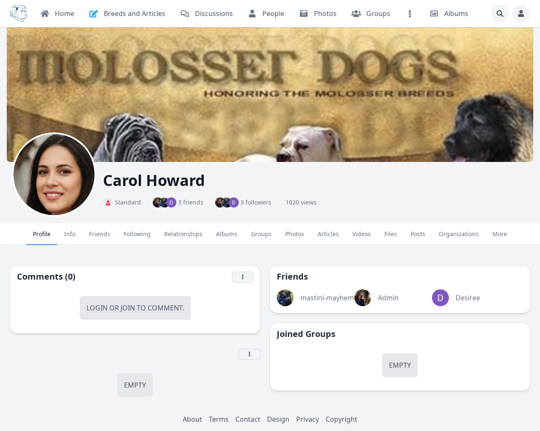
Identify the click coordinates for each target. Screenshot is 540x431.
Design (278, 419)
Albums (227, 234)
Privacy (307, 419)
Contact (247, 419)
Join (128, 307)
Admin (388, 297)
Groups (261, 234)
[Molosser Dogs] (18, 13)
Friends (99, 234)
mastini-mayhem (327, 297)
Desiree (468, 297)
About (192, 419)
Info (70, 234)
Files (390, 234)
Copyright (341, 419)
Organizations (459, 234)
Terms (219, 419)
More (499, 234)
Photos (294, 234)
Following (137, 234)
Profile (42, 234)
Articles (328, 234)
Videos (361, 234)
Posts (417, 234)
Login (97, 307)
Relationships (183, 234)
